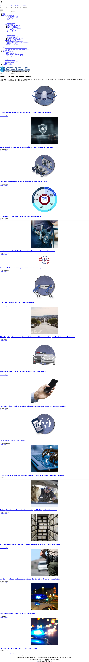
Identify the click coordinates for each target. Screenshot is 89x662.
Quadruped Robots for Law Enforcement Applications (17, 302)
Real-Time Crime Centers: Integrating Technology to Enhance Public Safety (23, 181)
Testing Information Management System (15, 41)
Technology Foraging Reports (8, 51)
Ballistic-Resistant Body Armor (13, 36)
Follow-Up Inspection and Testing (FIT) (15, 38)
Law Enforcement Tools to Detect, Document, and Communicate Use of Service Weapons (27, 251)
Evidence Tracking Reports (10, 60)
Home (3, 13)
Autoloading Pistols (11, 23)
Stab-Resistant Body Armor (12, 37)
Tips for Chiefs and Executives (15, 28)
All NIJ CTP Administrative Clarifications (13, 44)
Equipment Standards (6, 47)
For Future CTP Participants (10, 33)
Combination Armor (11, 22)
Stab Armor (9, 20)
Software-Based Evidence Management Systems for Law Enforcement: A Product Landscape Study (31, 544)
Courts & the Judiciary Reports (11, 56)
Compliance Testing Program (8, 15)
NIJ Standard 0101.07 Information (11, 45)
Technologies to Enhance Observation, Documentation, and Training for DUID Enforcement (28, 510)
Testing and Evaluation (6, 50)
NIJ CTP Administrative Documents (14, 39)
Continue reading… (4, 116)
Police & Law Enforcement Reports (12, 61)
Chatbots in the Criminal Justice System (12, 440)
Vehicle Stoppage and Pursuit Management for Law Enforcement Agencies (23, 371)
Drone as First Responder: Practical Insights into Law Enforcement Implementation (26, 112)
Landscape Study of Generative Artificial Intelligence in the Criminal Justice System (26, 147)
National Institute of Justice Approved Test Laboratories (18, 42)
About (3, 14)
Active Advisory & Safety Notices (11, 16)
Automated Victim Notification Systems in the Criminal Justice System (22, 267)
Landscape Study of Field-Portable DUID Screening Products (19, 648)
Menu (1, 9)
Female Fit (12, 29)
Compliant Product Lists (9, 18)
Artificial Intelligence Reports (10, 53)
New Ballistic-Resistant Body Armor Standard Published (16, 48)
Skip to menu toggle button (7, 64)
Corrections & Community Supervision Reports (14, 55)
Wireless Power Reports (9, 62)
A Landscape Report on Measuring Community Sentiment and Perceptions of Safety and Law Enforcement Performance (37, 337)
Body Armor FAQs (11, 32)
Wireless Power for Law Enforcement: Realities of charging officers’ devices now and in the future (30, 579)
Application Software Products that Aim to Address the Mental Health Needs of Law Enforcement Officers (33, 406)
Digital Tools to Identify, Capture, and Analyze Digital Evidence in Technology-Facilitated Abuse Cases (32, 475)
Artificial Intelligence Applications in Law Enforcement (17, 613)
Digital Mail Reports (9, 57)
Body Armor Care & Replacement (13, 30)
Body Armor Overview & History (13, 25)
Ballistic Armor (10, 19)
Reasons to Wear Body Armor (13, 26)
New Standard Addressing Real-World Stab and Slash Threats (17, 49)
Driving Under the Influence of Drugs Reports (14, 58)
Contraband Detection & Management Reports (14, 54)
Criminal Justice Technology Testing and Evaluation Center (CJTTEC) (13, 5)
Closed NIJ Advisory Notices (12, 17)
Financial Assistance (11, 31)
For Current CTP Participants (10, 40)
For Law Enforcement (9, 24)
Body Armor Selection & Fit (12, 27)
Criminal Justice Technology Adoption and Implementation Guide (20, 216)
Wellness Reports (8, 63)
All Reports (7, 52)
